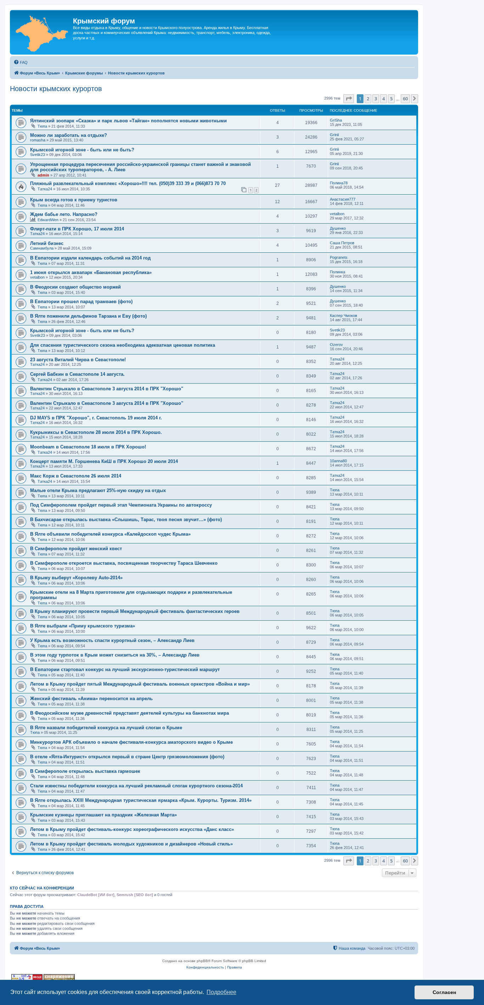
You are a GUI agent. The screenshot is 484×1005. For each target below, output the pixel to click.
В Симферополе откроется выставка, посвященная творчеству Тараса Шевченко (124, 563)
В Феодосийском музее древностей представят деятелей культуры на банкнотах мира (129, 713)
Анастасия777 (342, 199)
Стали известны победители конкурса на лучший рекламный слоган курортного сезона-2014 (136, 785)
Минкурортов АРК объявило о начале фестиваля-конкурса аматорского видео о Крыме (131, 742)
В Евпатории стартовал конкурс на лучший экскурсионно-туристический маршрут (125, 669)
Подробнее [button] (221, 992)
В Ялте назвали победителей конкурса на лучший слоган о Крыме (106, 727)
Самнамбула (42, 248)
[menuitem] (20, 62)
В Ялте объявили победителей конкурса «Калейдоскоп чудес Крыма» (110, 534)
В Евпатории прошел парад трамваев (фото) (81, 301)
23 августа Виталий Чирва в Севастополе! (78, 359)
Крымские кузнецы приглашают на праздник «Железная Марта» (103, 814)
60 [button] (405, 98)
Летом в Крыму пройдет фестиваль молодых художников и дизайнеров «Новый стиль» (131, 844)
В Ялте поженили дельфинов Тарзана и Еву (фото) (88, 316)
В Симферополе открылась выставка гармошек (85, 771)
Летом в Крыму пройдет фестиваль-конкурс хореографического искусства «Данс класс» (132, 829)
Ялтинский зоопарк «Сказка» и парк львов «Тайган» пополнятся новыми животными (128, 120)
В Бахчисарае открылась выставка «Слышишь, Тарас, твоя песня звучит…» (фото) (126, 519)
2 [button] (368, 98)
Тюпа (42, 126)
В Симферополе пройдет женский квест (76, 548)
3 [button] (376, 98)
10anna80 (338, 461)
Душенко (338, 228)
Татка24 (45, 189)
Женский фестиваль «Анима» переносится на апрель (91, 698)
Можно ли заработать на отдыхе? (68, 135)
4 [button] (383, 98)
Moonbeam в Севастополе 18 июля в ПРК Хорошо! (88, 447)
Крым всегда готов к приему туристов (73, 199)
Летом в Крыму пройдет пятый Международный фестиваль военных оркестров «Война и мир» (140, 684)
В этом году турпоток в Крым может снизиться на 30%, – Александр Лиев (114, 655)
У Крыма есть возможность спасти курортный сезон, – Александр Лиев (112, 640)
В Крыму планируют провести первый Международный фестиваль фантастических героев (135, 611)
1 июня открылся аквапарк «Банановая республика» (91, 272)
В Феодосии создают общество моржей (75, 287)
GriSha (336, 120)
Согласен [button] (444, 992)
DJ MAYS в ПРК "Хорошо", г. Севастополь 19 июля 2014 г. (96, 417)
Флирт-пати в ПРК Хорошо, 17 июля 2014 (77, 228)
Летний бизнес (46, 243)
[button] (348, 98)
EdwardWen (48, 220)
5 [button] (391, 98)
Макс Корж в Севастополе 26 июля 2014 (75, 476)
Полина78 (339, 183)
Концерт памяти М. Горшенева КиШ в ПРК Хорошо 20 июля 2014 (104, 461)
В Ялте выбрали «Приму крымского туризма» (82, 626)
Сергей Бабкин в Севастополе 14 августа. (77, 374)
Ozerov (336, 344)
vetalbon (337, 214)
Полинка (337, 272)
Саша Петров (342, 243)
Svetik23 (37, 154)
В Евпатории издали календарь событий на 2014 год (90, 258)
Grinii (334, 135)
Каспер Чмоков (343, 315)
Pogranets (339, 257)
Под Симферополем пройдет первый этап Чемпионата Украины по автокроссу (121, 505)
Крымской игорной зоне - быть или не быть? (82, 149)
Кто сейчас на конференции (42, 888)
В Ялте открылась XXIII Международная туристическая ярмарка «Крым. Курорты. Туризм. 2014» (141, 800)
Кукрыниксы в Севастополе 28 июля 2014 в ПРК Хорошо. (96, 432)
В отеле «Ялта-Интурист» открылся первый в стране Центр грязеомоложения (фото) (127, 756)
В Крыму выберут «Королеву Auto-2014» (76, 577)
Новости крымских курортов (56, 89)
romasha (37, 140)
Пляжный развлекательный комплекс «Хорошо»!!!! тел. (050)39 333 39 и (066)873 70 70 (128, 183)
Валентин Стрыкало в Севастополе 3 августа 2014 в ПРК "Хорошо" (106, 388)
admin (43, 175)
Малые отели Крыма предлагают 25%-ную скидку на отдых (98, 490)
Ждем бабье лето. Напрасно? (63, 214)
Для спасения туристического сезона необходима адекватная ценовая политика (122, 345)
